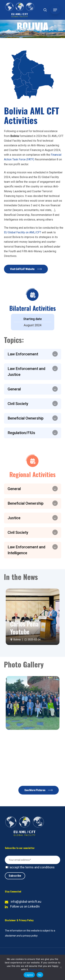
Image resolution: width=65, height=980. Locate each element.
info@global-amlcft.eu (26, 901)
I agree (29, 974)
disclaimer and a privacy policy (21, 935)
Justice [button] (14, 518)
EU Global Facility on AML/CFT (22, 232)
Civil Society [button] (18, 404)
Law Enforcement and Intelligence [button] (26, 550)
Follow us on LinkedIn (25, 906)
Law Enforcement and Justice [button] (26, 371)
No (40, 974)
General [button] (14, 389)
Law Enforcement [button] (23, 354)
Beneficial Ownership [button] (26, 418)
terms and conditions (40, 867)
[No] (60, 967)
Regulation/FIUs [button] (21, 433)
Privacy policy (36, 969)
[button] (55, 10)
